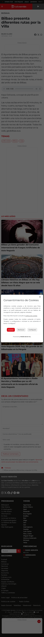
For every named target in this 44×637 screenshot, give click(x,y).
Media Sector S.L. (25, 336)
